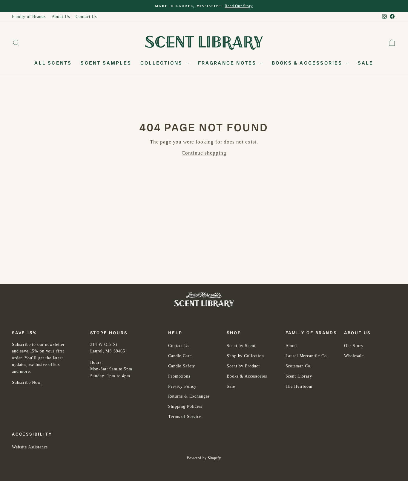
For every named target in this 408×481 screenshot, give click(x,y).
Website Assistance (30, 447)
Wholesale (354, 356)
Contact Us (86, 16)
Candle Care (179, 356)
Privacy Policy (182, 386)
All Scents (53, 63)
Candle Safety (181, 366)
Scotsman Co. (299, 366)
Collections (162, 63)
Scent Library (299, 376)
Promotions (179, 376)
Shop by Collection (245, 356)
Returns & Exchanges (188, 396)
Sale (366, 63)
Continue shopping (204, 153)
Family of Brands (29, 16)
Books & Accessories (308, 63)
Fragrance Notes (228, 63)
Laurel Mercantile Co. (307, 356)
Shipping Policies (185, 406)
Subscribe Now (26, 382)
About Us (61, 16)
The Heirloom (299, 386)
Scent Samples (106, 63)
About (291, 345)
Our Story (353, 345)
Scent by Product (243, 366)
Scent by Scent (241, 345)
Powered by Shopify (204, 458)
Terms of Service (184, 416)
